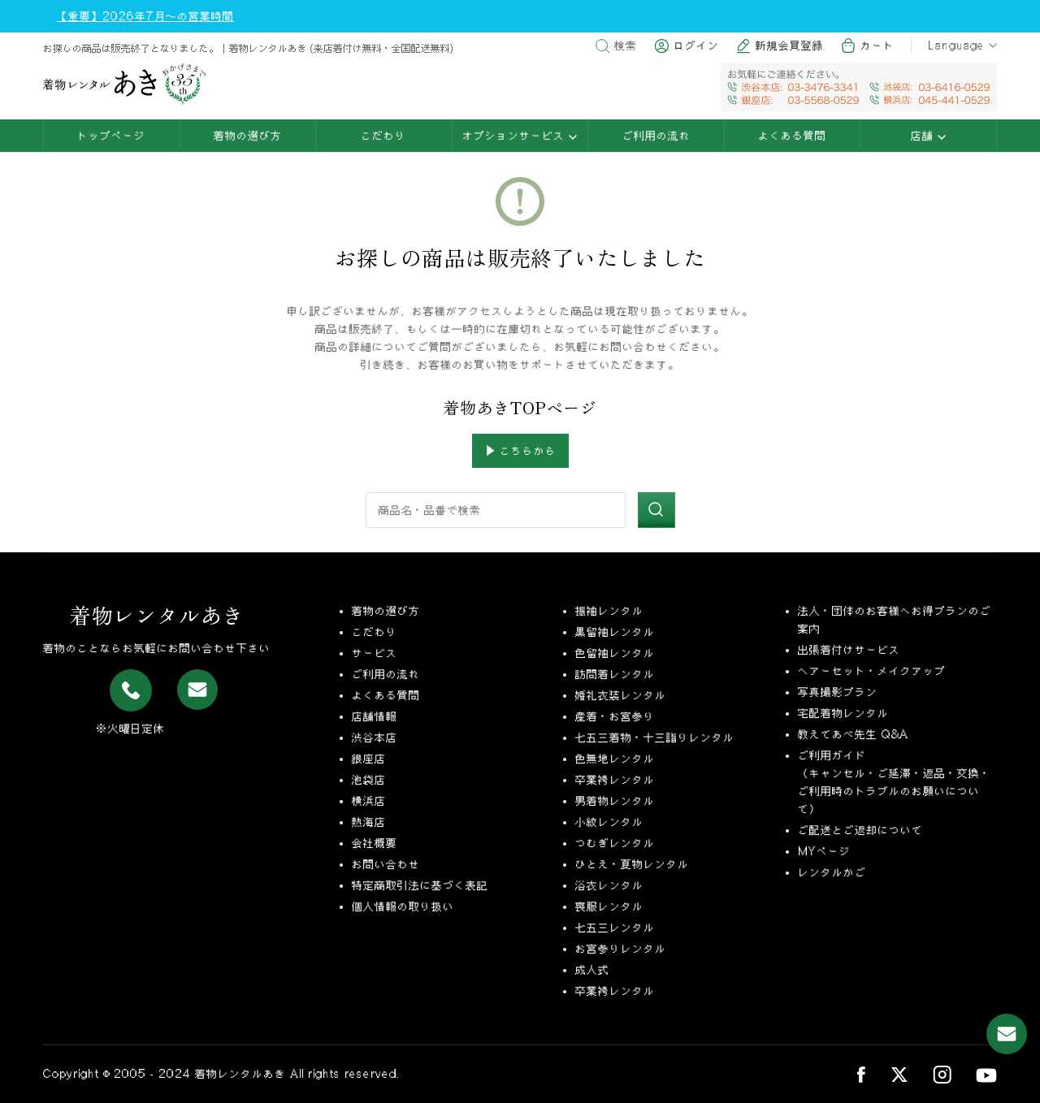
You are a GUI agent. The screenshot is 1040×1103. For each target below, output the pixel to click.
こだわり (383, 135)
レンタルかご (832, 872)
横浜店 (369, 801)
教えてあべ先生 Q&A (853, 734)
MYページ (824, 851)
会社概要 (374, 843)
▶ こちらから (520, 450)
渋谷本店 (374, 737)
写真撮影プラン (838, 692)
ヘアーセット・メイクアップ (872, 671)
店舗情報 (374, 716)
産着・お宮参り (615, 716)
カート (877, 45)
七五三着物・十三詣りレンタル (654, 737)
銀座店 (369, 758)
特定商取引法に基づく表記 (420, 885)
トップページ (111, 135)
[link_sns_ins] (942, 1074)
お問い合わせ (386, 864)
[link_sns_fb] (861, 1074)
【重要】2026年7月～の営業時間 (145, 16)
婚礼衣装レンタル (620, 695)
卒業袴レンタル (615, 779)
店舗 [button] (924, 135)
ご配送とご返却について (860, 830)
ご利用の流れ (656, 135)
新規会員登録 (790, 45)
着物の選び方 (248, 135)
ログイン (696, 45)
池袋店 (369, 779)
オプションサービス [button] (515, 135)
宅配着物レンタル (843, 713)
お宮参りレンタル (620, 948)
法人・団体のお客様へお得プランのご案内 (894, 619)
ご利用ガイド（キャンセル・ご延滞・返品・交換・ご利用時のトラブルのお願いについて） (894, 782)
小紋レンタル (609, 822)
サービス (374, 653)
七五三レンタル (615, 927)
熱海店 (369, 822)
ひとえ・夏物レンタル (632, 864)
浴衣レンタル (609, 885)
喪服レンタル (609, 906)
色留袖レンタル (615, 653)
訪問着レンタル (615, 674)
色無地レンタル (615, 758)
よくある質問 (792, 135)
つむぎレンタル (615, 843)
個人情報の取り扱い (403, 906)
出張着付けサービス (849, 649)
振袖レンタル (609, 610)
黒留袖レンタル (615, 632)
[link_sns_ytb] (986, 1074)
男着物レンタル (615, 801)
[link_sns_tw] (899, 1074)
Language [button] (956, 45)
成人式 (592, 969)
